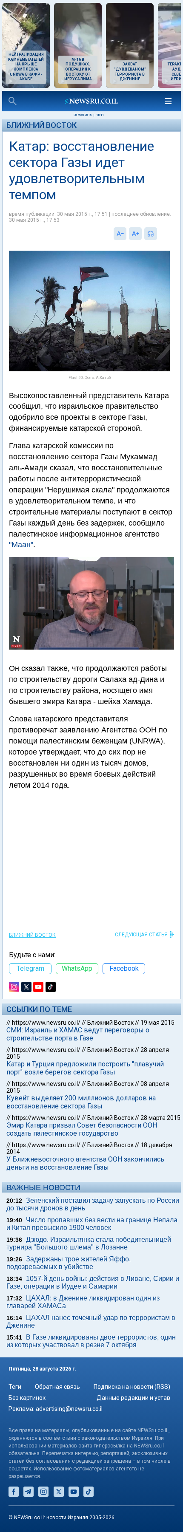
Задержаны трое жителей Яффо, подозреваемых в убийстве (68, 1262)
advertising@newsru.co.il (69, 1408)
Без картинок (27, 1397)
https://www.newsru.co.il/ (46, 1022)
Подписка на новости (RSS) (132, 1386)
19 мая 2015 (157, 1022)
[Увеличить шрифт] (135, 233)
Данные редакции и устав (133, 1397)
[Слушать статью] (159, 233)
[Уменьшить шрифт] (120, 233)
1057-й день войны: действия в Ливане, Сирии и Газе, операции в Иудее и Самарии (92, 1282)
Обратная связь (57, 1386)
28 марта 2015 (160, 1117)
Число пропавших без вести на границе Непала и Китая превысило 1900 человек (91, 1223)
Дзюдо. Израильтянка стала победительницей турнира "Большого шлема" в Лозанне (88, 1243)
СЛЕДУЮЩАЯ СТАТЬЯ (141, 935)
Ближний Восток (41, 125)
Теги (15, 1386)
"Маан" (21, 544)
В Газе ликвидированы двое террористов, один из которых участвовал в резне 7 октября (91, 1341)
